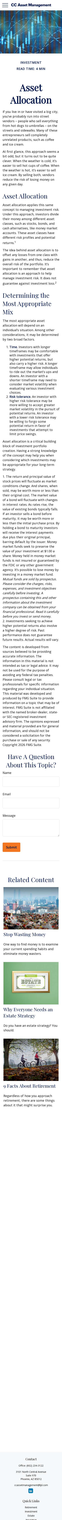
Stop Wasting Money (24, 934)
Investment (31, 1511)
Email (7, 794)
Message (9, 815)
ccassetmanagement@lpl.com (31, 1485)
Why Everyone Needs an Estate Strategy (28, 1012)
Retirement (31, 1507)
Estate (31, 1515)
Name (7, 773)
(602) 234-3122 (35, 1465)
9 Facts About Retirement (29, 1086)
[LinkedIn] (30, 1490)
